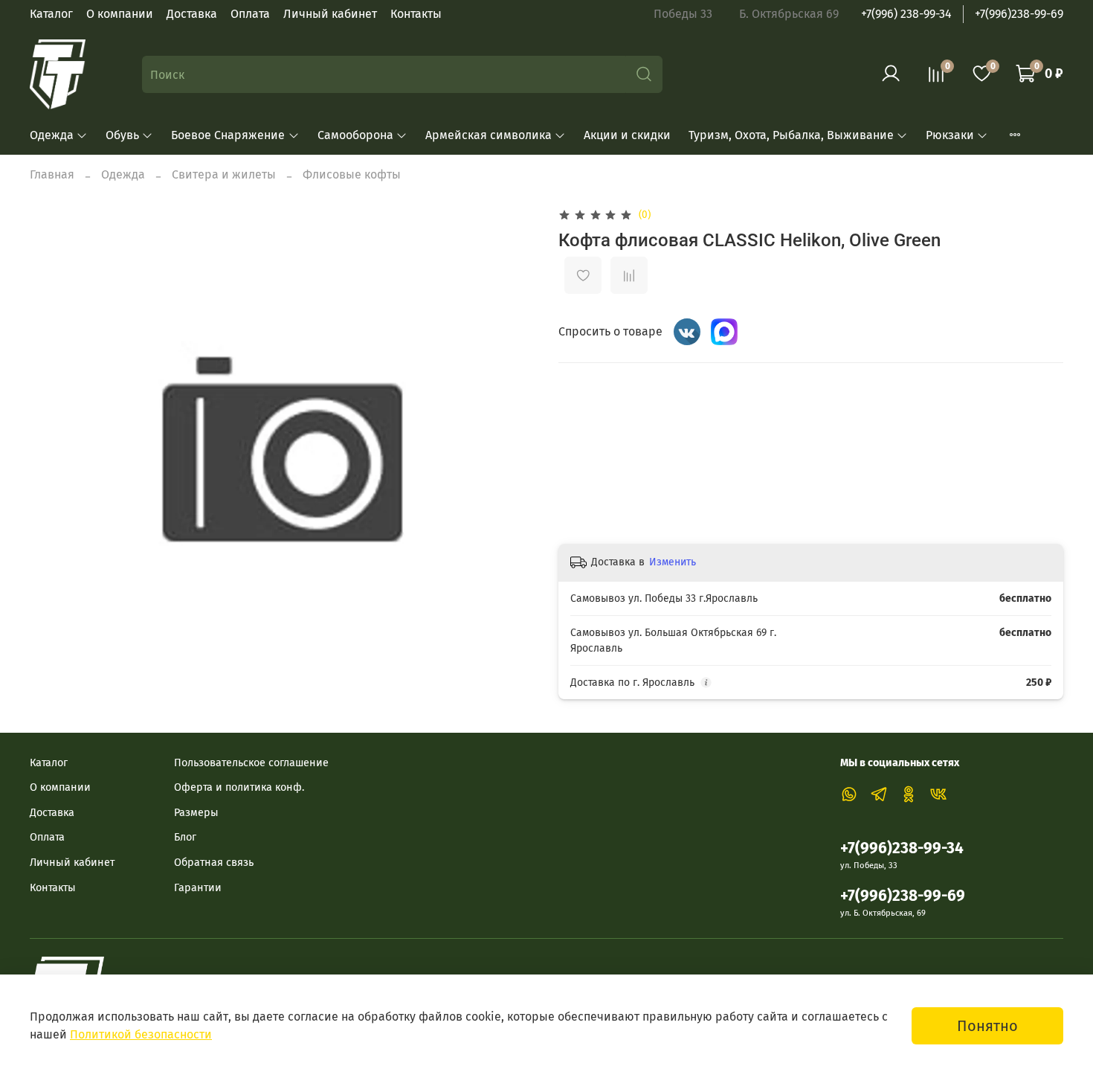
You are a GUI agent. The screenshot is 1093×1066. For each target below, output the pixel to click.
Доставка (192, 14)
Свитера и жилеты (224, 174)
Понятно (987, 1026)
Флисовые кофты (352, 174)
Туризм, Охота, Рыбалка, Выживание (791, 135)
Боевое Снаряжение (228, 135)
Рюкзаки (950, 135)
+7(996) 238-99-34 (906, 14)
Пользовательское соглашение (251, 763)
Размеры (196, 812)
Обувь (122, 135)
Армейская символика (488, 135)
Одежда (52, 135)
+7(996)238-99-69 (1019, 14)
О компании (119, 14)
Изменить (672, 562)
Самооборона (355, 135)
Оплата (250, 14)
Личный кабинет (330, 14)
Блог (185, 837)
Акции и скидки (627, 135)
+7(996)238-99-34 (902, 848)
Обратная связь (214, 862)
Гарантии (198, 888)
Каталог (51, 14)
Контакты (416, 14)
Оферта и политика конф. (239, 787)
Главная (52, 174)
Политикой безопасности (141, 1034)
